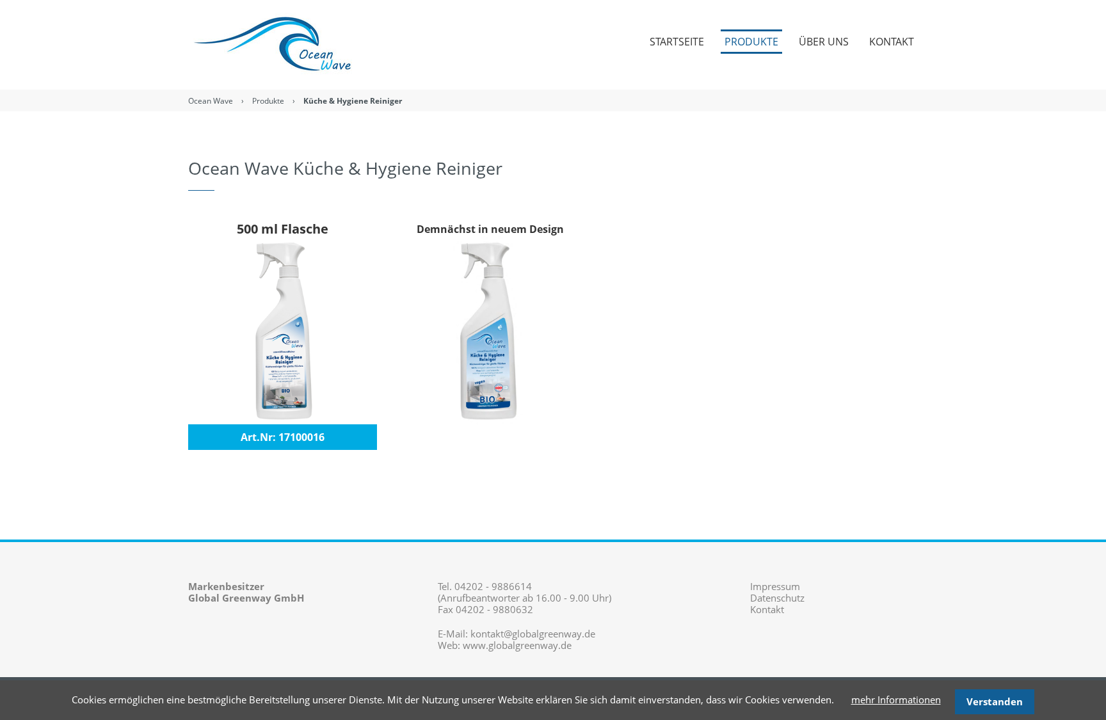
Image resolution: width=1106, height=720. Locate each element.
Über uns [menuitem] (824, 42)
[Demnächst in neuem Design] (490, 329)
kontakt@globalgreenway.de (532, 633)
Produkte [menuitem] (751, 42)
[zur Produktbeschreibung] (282, 329)
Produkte (268, 100)
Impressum (775, 586)
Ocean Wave (210, 100)
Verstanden (994, 701)
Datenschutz (777, 597)
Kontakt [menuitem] (891, 42)
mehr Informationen (896, 699)
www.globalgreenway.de (517, 645)
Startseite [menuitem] (677, 42)
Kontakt (767, 609)
